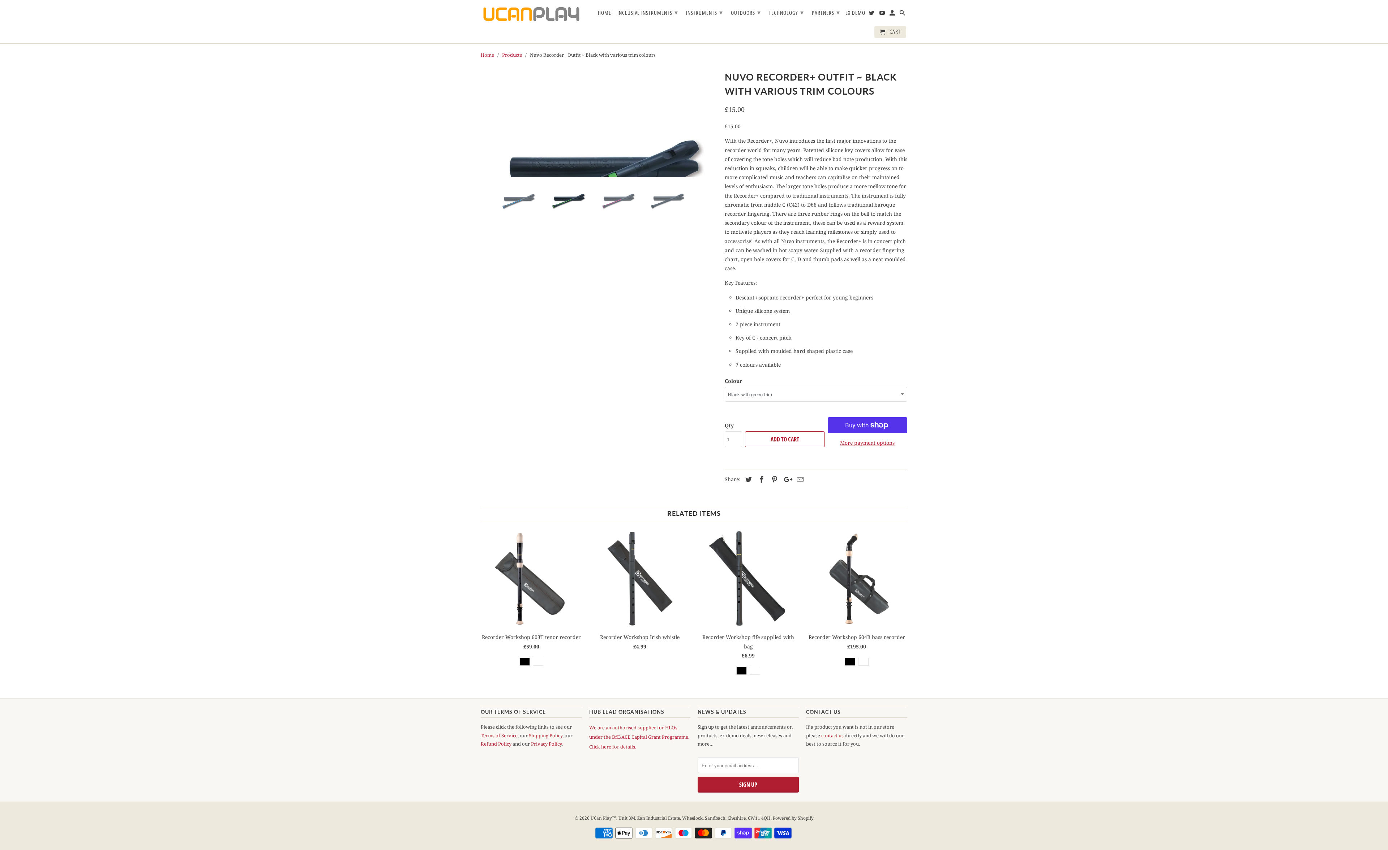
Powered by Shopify (793, 818)
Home (604, 13)
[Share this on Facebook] (760, 479)
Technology (786, 12)
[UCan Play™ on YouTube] (882, 14)
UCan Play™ (603, 818)
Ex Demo (855, 13)
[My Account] (893, 14)
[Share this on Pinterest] (773, 479)
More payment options (867, 442)
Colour (733, 380)
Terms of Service (499, 735)
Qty (729, 425)
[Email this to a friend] (799, 479)
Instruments (704, 12)
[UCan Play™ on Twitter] (872, 14)
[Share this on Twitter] (747, 479)
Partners (826, 12)
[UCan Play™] (531, 14)
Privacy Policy (546, 744)
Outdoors (746, 12)
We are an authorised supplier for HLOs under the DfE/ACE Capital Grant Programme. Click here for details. (639, 737)
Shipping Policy (545, 735)
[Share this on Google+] (786, 479)
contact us (832, 735)
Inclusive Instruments (647, 12)
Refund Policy (496, 744)
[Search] (903, 14)
